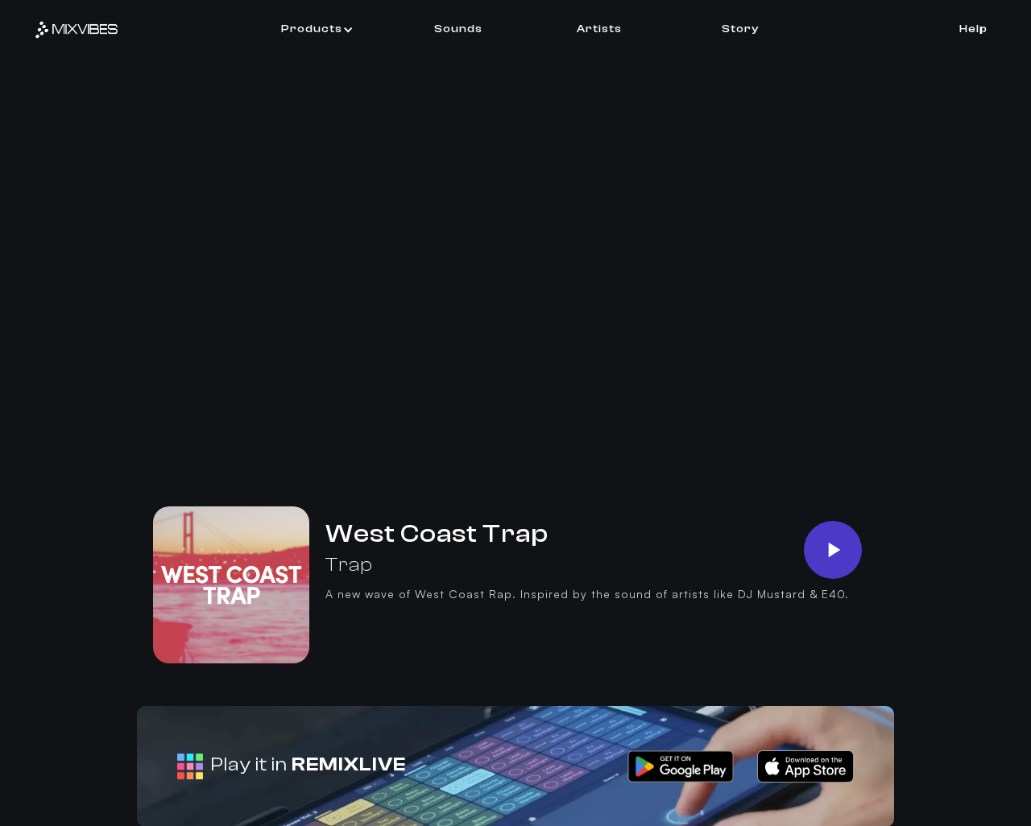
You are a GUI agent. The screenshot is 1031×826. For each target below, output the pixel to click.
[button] (317, 29)
